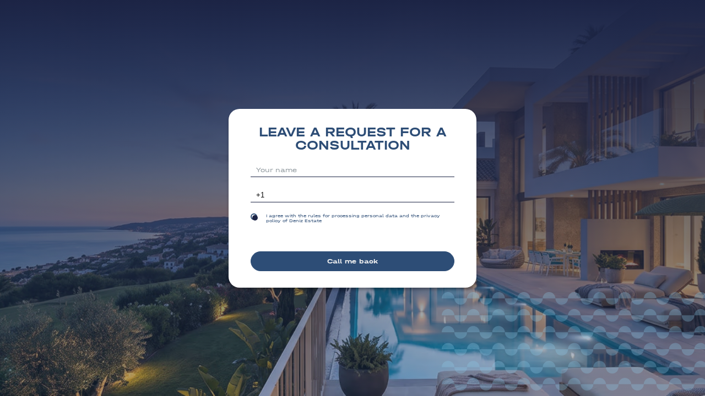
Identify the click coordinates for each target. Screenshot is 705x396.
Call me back (352, 261)
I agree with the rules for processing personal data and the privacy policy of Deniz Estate (353, 218)
